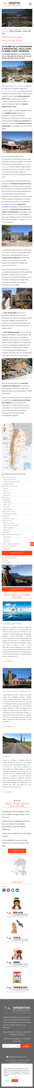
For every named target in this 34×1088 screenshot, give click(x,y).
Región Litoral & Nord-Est (9, 477)
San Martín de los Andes (11, 525)
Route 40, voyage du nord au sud (11, 544)
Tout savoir (5, 560)
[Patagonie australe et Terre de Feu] (17, 678)
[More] (30, 3)
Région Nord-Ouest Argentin (10, 486)
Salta (6, 488)
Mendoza (7, 500)
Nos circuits (17, 1060)
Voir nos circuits (17, 553)
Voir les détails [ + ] (8, 661)
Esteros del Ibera (9, 484)
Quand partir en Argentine (9, 557)
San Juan (7, 504)
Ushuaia (7, 539)
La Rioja (7, 507)
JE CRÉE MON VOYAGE (17, 851)
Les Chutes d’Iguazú (10, 479)
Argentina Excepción (7, 29)
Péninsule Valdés (10, 523)
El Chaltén (8, 541)
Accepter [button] (15, 1080)
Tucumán (7, 495)
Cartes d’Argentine (7, 562)
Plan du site (9, 1060)
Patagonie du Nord (7, 520)
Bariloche (7, 530)
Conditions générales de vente (18, 1062)
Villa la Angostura (10, 527)
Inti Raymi (28, 219)
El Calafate (8, 537)
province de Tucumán (9, 91)
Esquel (6, 532)
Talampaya (8, 502)
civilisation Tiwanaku (9, 207)
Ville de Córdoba (9, 518)
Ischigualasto (8, 509)
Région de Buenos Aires (8, 511)
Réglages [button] (7, 1080)
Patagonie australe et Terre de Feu (11, 534)
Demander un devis (17, 589)
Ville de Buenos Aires (11, 514)
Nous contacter (26, 1060)
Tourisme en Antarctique (8, 546)
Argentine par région (17, 18)
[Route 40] (17, 743)
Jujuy (6, 491)
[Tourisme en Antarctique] (17, 611)
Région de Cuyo (6, 498)
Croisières (7, 548)
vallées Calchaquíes (18, 86)
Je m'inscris (26, 1045)
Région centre (6, 516)
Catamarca (8, 493)
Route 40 (6, 756)
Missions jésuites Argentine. (12, 481)
